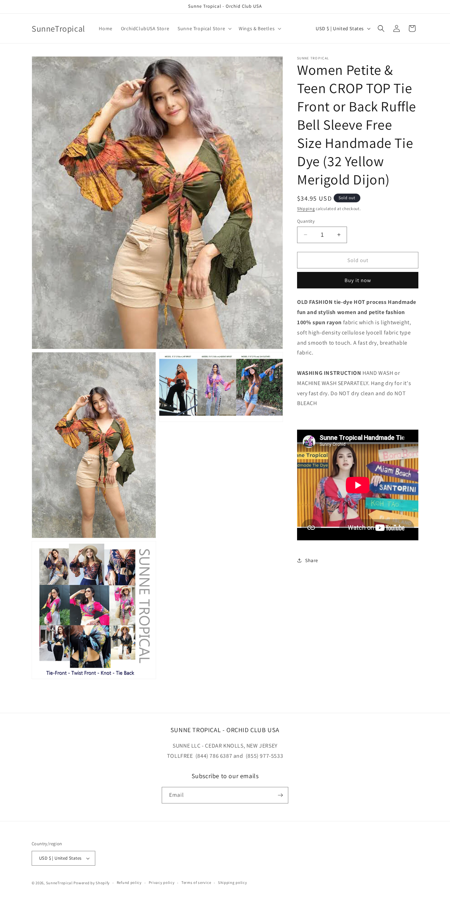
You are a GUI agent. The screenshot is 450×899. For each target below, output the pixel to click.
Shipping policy (232, 882)
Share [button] (311, 560)
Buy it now (358, 280)
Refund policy (129, 882)
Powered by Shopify (91, 882)
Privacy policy (162, 882)
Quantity (306, 221)
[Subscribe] (280, 795)
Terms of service (196, 882)
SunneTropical (59, 882)
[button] (203, 28)
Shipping (306, 208)
